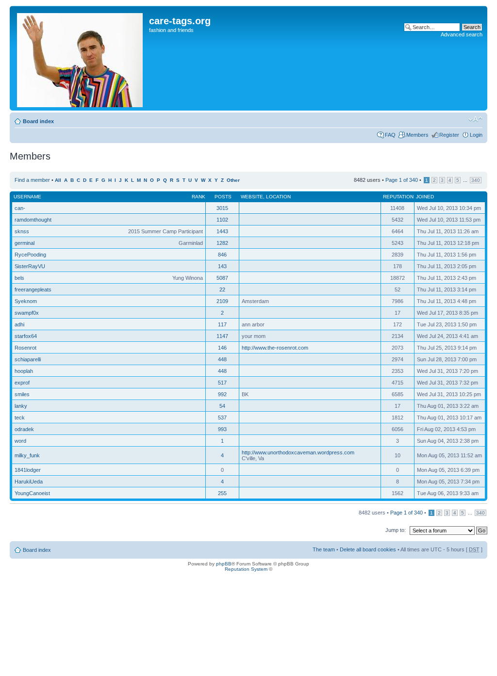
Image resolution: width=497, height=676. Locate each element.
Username (27, 196)
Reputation (398, 196)
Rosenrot (25, 348)
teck (20, 417)
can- (20, 208)
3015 (222, 208)
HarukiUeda (29, 481)
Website (252, 196)
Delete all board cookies (368, 549)
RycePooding (30, 255)
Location (278, 196)
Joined (425, 196)
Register (449, 135)
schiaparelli (28, 359)
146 (222, 348)
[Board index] (80, 58)
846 (222, 255)
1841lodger (28, 470)
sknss (22, 231)
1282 (222, 243)
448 (222, 359)
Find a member (32, 180)
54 (222, 406)
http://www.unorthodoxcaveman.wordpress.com (298, 452)
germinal (24, 243)
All (58, 180)
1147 (222, 336)
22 (222, 289)
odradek (24, 429)
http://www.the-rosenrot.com (275, 348)
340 (475, 180)
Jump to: (395, 530)
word (20, 441)
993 (222, 429)
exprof (22, 383)
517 (222, 383)
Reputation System (246, 569)
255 (222, 493)
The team (324, 549)
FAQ (390, 135)
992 (222, 394)
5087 (222, 278)
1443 (222, 231)
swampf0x (27, 313)
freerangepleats (33, 289)
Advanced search (461, 34)
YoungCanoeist (32, 493)
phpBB (224, 563)
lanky (21, 406)
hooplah (24, 371)
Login (476, 135)
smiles (22, 394)
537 (222, 417)
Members (417, 135)
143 (222, 266)
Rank (198, 196)
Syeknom (26, 301)
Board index (38, 121)
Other (233, 180)
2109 (222, 301)
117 (222, 324)
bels (19, 278)
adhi (19, 324)
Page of (401, 180)
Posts (223, 196)
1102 (222, 220)
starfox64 (26, 336)
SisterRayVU (30, 266)
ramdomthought (33, 220)
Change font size (475, 119)
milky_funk (27, 455)
